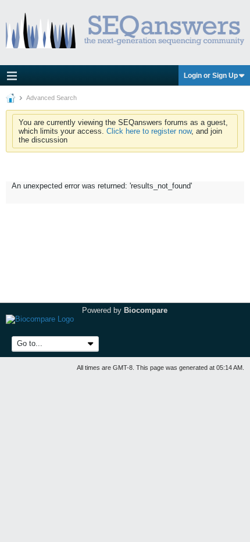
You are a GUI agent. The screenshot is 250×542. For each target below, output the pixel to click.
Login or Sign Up (211, 76)
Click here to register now (148, 131)
